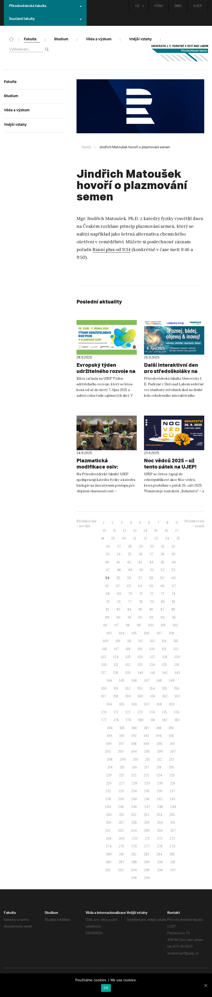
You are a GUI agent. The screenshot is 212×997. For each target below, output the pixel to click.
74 (173, 593)
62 (118, 586)
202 (108, 751)
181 (153, 720)
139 (128, 673)
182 (164, 720)
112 (141, 641)
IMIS (178, 6)
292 (108, 870)
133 (140, 665)
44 (151, 562)
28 (130, 546)
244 (108, 807)
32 (173, 546)
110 (118, 641)
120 (152, 649)
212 (159, 759)
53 (173, 570)
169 (172, 704)
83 (118, 609)
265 (147, 830)
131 (116, 665)
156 (176, 688)
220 (109, 775)
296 (160, 870)
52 (162, 570)
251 (121, 815)
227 (121, 783)
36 (140, 554)
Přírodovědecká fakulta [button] (27, 6)
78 (140, 601)
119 (140, 649)
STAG (158, 6)
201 (172, 744)
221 (121, 775)
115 (176, 641)
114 (164, 641)
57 (140, 578)
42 (129, 562)
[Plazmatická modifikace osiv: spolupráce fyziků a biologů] (107, 433)
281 (121, 854)
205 (147, 751)
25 (178, 538)
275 (121, 846)
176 (176, 712)
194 (159, 736)
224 (159, 775)
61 (107, 586)
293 (121, 870)
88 (173, 609)
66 (163, 586)
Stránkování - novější (86, 523)
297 (173, 870)
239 (121, 799)
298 (134, 878)
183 (177, 720)
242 (159, 799)
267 (173, 830)
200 (159, 744)
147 (146, 680)
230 (160, 783)
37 (151, 554)
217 (146, 767)
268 (108, 838)
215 (122, 767)
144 (109, 680)
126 (140, 657)
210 (135, 759)
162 (165, 696)
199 (146, 744)
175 (164, 712)
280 (109, 854)
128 (164, 657)
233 (121, 791)
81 (173, 601)
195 (171, 736)
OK (106, 988)
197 (121, 744)
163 (177, 696)
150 (104, 688)
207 (173, 751)
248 (160, 807)
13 (135, 530)
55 (118, 578)
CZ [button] (137, 6)
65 (151, 586)
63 (129, 586)
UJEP (197, 6)
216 (134, 767)
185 (122, 728)
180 (140, 720)
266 (160, 830)
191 (121, 736)
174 (152, 712)
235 (146, 791)
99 (139, 625)
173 (140, 712)
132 (127, 665)
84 (129, 609)
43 (140, 562)
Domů (86, 147)
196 (109, 744)
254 (159, 815)
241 (146, 799)
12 (124, 530)
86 (151, 609)
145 (121, 680)
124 (115, 657)
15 (155, 530)
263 (121, 830)
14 (145, 530)
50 (141, 570)
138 (115, 673)
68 (108, 593)
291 (172, 862)
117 (116, 649)
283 (146, 854)
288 (134, 862)
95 (174, 617)
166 (134, 704)
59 (162, 578)
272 (159, 838)
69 (119, 593)
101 (163, 625)
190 (109, 736)
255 (172, 815)
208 (109, 759)
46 (174, 562)
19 (113, 538)
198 (134, 744)
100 (151, 625)
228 (134, 783)
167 (146, 704)
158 (115, 696)
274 (108, 846)
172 (127, 712)
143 (177, 673)
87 (162, 609)
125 (128, 657)
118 (128, 649)
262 (108, 830)
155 (164, 688)
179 (128, 720)
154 (152, 688)
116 (104, 649)
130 (104, 665)
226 (109, 783)
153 (140, 688)
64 (140, 586)
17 (176, 530)
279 (172, 846)
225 (172, 775)
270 (135, 838)
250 (109, 815)
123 (103, 657)
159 (128, 696)
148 (159, 680)
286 (108, 862)
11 (114, 530)
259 (147, 822)
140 (140, 673)
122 (175, 649)
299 (147, 878)
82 (107, 609)
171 (116, 712)
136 (176, 665)
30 (152, 546)
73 (162, 593)
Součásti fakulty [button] (22, 19)
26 (108, 546)
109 (105, 641)
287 (121, 862)
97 (116, 625)
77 (130, 601)
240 (134, 799)
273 (172, 838)
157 (103, 696)
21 (134, 538)
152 (127, 688)
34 (118, 554)
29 (141, 546)
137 (103, 673)
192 (134, 736)
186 (134, 728)
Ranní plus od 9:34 (112, 249)
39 (173, 554)
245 (121, 807)
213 (171, 759)
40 (107, 562)
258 (134, 822)
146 (134, 680)
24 (167, 538)
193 (146, 736)
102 (175, 625)
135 (164, 665)
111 (129, 641)
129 (177, 657)
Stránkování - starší (194, 523)
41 (118, 562)
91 (129, 617)
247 (147, 807)
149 (172, 680)
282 (134, 854)
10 (104, 530)
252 (134, 815)
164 (109, 704)
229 (147, 783)
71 (140, 593)
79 (152, 601)
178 (116, 720)
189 (171, 728)
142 (165, 673)
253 (146, 815)
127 (152, 657)
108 (171, 633)
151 (116, 688)
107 (159, 633)
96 (105, 625)
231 (172, 783)
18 (102, 538)
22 (145, 538)
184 (109, 728)
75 (108, 601)
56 (129, 578)
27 (119, 546)
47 (108, 570)
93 (151, 617)
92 (140, 617)
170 (104, 712)
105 (134, 633)
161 (152, 696)
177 (104, 720)
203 (121, 751)
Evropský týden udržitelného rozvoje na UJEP (106, 371)
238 (108, 799)
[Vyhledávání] (48, 49)
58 (151, 578)
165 (121, 704)
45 (162, 562)
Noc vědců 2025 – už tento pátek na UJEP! (170, 463)
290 (160, 862)
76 (119, 601)
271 (147, 838)
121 (164, 649)
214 (109, 767)
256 (108, 822)
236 (159, 791)
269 (122, 838)
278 (159, 846)
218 (158, 767)
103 (109, 633)
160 (140, 696)
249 (173, 807)
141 (152, 673)
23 (156, 538)
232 (108, 791)
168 (159, 704)
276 (134, 846)
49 (130, 570)
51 (152, 570)
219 (171, 767)
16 (166, 530)
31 (162, 546)
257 (121, 822)
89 (107, 617)
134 (152, 665)
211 (147, 759)
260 (160, 822)
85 (140, 609)
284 (159, 854)
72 (151, 593)
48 (119, 570)
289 (147, 862)
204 (134, 751)
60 (173, 578)
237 (172, 791)
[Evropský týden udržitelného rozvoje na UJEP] (107, 337)
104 (121, 633)
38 (162, 554)
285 (172, 854)
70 (130, 593)
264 (134, 830)
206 (160, 751)
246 (134, 807)
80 (163, 601)
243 (172, 799)
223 (146, 775)
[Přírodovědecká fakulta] (11, 39)
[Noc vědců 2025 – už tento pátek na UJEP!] (174, 433)
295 (147, 870)
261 (172, 822)
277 (147, 846)
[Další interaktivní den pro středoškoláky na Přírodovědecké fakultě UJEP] (174, 337)
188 (158, 728)
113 (152, 641)
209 (123, 759)
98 (128, 625)
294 (134, 870)
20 (124, 538)
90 (118, 617)
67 (174, 586)
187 (146, 728)
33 (107, 554)
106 (146, 633)
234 (134, 791)
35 (129, 554)
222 (134, 775)
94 (163, 617)
